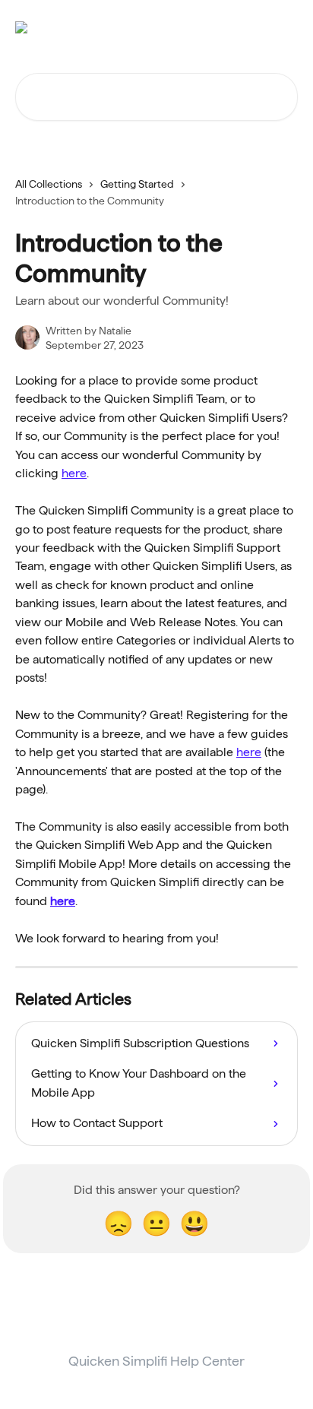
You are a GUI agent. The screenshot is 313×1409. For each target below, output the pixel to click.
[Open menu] (284, 27)
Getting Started (137, 184)
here (74, 473)
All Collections (48, 184)
